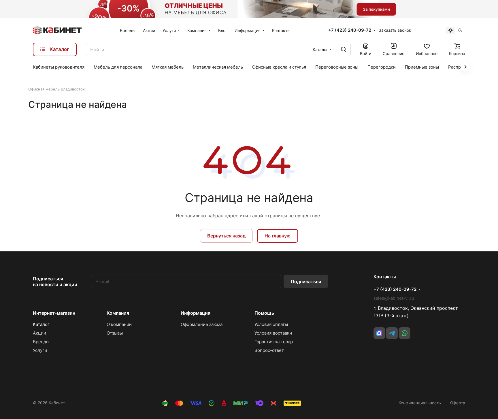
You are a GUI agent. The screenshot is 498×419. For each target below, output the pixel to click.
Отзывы (115, 333)
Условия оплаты (271, 324)
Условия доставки (273, 333)
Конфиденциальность (420, 402)
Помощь (264, 313)
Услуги (40, 350)
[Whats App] (404, 333)
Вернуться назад (226, 236)
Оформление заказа (201, 324)
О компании (119, 324)
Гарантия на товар (273, 341)
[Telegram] (392, 333)
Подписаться (306, 281)
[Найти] (343, 49)
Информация (195, 313)
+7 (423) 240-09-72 (349, 30)
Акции (39, 333)
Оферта (457, 402)
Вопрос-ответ (269, 350)
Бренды (41, 341)
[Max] (379, 333)
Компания (118, 313)
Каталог (41, 324)
